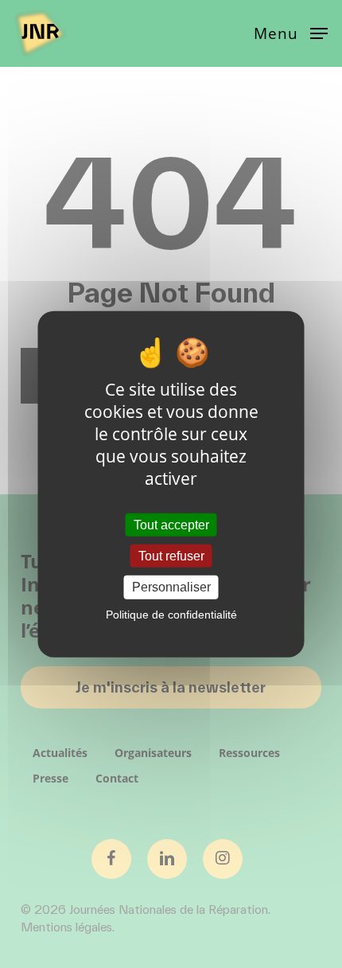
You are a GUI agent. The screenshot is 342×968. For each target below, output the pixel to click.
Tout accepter (171, 525)
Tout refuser (171, 556)
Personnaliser (171, 587)
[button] (291, 31)
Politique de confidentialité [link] (171, 613)
